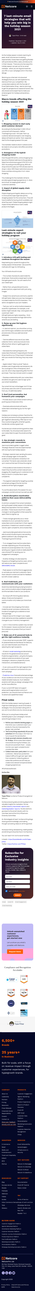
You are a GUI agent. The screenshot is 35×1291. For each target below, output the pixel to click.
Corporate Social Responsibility (7, 1112)
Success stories (7, 1185)
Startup (4, 1164)
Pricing (4, 1102)
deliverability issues (8, 565)
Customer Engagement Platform (11, 1223)
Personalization (22, 1121)
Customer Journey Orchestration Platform (14, 1234)
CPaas (19, 1134)
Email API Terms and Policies (20, 1285)
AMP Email (21, 1113)
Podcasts (5, 1191)
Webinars (5, 1193)
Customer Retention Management (24, 1130)
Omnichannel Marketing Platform (11, 1229)
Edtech (4, 1158)
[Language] (27, 6)
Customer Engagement (25, 1093)
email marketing (15, 651)
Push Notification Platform (9, 1239)
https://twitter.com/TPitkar (16, 844)
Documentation (23, 1182)
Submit (17, 895)
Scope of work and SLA (25, 1202)
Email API (21, 1110)
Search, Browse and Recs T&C (24, 1209)
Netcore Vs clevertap (24, 1167)
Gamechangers (22, 1147)
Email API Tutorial (23, 1185)
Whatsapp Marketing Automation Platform (14, 1247)
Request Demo (15, 952)
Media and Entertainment (6, 1151)
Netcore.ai (24, 1)
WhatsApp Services (24, 1205)
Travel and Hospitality (9, 1155)
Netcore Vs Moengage (24, 1164)
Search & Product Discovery (23, 1106)
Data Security (16, 1287)
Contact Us (5, 1119)
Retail (3, 1147)
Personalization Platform (9, 1244)
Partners (4, 1099)
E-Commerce (6, 1144)
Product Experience (24, 1102)
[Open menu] (32, 6)
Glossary (4, 1208)
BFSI (3, 1161)
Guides (4, 1199)
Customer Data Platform (22, 1117)
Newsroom (5, 1105)
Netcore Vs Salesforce (25, 1172)
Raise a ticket (22, 1188)
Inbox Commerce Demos (9, 1202)
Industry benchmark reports (16, 806)
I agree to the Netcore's (16, 891)
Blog (3, 1182)
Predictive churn (8, 675)
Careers (4, 1116)
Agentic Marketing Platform (23, 1098)
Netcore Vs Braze (23, 1169)
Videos (4, 1196)
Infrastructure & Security (23, 1151)
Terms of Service (23, 1199)
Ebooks (4, 1188)
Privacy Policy (22, 891)
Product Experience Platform (10, 1236)
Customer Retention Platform (10, 1231)
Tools (3, 1205)
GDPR (3, 1287)
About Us (5, 1093)
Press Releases (6, 1108)
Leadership (5, 1096)
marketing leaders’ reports (11, 809)
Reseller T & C (22, 1213)
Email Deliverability (24, 1144)
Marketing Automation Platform (25, 1125)
